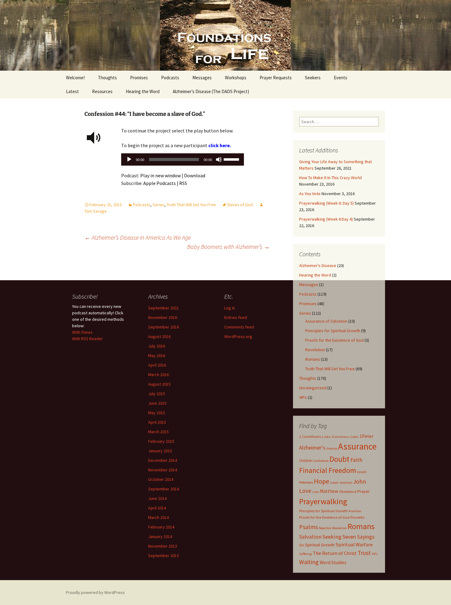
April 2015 (157, 422)
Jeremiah (345, 483)
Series (158, 204)
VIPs (303, 397)
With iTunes (82, 332)
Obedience (348, 491)
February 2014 (161, 527)
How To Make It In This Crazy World (330, 177)
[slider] (232, 158)
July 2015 (156, 393)
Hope (321, 481)
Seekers (313, 78)
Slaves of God (240, 204)
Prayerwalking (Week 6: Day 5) (326, 203)
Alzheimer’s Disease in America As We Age (137, 237)
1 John (326, 437)
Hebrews (306, 482)
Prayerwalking (323, 501)
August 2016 (159, 336)
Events (340, 78)
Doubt (339, 459)
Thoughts (107, 78)
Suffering (305, 554)
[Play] (129, 159)
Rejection (325, 528)
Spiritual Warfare (354, 544)
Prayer (363, 491)
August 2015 (159, 384)
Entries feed (235, 317)
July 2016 (156, 346)
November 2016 (162, 317)
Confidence (321, 461)
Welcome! (75, 78)
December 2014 (162, 460)
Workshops (235, 78)
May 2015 (156, 412)
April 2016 (157, 365)
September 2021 (163, 308)
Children (306, 460)
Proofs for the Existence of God (334, 340)
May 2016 (156, 355)
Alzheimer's (312, 447)
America (331, 448)
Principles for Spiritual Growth (332, 330)
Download (194, 175)
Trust (364, 552)
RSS (183, 183)
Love (305, 490)
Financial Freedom (327, 470)
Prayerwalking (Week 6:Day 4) (326, 219)
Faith (356, 459)
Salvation (310, 536)
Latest (72, 91)
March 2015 (158, 431)
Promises (139, 78)
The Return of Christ (335, 553)
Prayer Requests (276, 78)
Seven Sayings (358, 536)
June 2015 (157, 403)
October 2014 (160, 479)
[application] (182, 161)
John (359, 481)
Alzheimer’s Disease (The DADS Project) (211, 91)
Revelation (315, 349)
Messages (202, 78)
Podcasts (170, 78)
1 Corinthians (310, 436)
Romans (312, 359)
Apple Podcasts (159, 183)
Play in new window (160, 175)
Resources (102, 91)
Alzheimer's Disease (317, 265)
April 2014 (157, 508)
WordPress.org (238, 336)
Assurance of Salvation (326, 321)
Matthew (329, 491)
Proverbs (357, 517)
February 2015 (161, 441)
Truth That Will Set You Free (191, 204)
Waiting (309, 562)
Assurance (357, 446)
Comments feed (239, 327)
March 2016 (158, 374)
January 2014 (160, 536)
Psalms (308, 527)
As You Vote (310, 193)
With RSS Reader (87, 338)
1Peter (366, 436)
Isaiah (334, 483)
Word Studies (333, 562)
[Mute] (219, 159)
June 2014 (157, 498)
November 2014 (162, 470)
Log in (229, 308)
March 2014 (158, 517)
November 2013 (162, 546)
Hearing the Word (143, 91)
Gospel (361, 472)
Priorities (355, 511)
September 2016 (163, 327)
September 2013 (163, 555)
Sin (301, 545)
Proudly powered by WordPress (95, 592)
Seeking (331, 536)
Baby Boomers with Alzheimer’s (228, 246)
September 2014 (163, 489)
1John (354, 437)
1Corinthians (340, 437)
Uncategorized (312, 388)
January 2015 (160, 451)
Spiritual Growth (319, 545)
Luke (315, 492)
